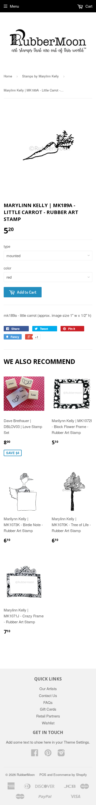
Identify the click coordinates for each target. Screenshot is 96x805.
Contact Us (48, 695)
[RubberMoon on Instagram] (61, 754)
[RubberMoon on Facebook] (34, 754)
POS (42, 774)
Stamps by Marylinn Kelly (40, 76)
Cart (88, 6)
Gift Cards (48, 709)
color (7, 268)
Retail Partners (48, 715)
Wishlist (48, 722)
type (7, 246)
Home (8, 76)
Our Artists (48, 688)
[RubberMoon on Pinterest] (48, 754)
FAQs (48, 702)
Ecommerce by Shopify (70, 774)
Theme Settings (76, 742)
